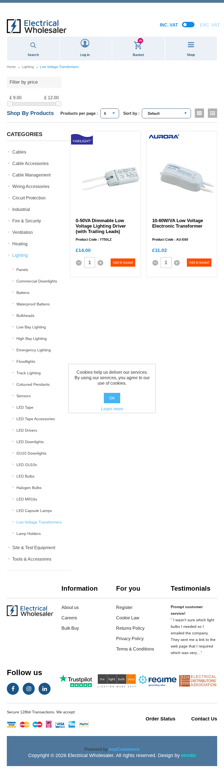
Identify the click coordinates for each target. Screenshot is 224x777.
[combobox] (109, 113)
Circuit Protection (29, 198)
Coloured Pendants (33, 384)
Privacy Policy (130, 638)
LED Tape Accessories (35, 419)
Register (124, 607)
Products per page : (79, 113)
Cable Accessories (30, 163)
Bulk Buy (70, 628)
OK (112, 398)
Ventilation (22, 232)
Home (11, 67)
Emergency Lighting (33, 350)
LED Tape (24, 407)
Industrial (21, 209)
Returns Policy (130, 628)
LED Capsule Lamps (34, 510)
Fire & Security (26, 221)
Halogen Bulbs (29, 487)
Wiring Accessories (30, 186)
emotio (188, 755)
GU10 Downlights (31, 453)
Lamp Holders (28, 533)
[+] (101, 263)
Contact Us (204, 719)
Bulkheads (25, 315)
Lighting (20, 255)
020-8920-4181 (112, 11)
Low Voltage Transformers (39, 522)
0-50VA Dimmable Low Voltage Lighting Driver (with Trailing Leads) (101, 226)
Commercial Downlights (36, 281)
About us (70, 607)
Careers (69, 618)
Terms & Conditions (135, 649)
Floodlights (25, 361)
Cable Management (31, 175)
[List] (212, 113)
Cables (19, 152)
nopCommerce (124, 749)
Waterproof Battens (33, 304)
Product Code (86, 240)
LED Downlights (30, 442)
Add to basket (123, 262)
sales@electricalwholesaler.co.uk (112, 4)
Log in (85, 55)
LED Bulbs (25, 476)
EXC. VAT (210, 25)
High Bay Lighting (31, 338)
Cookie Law (127, 618)
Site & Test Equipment (33, 547)
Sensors (23, 396)
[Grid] (199, 113)
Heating (20, 244)
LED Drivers (26, 430)
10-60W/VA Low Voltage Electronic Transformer (177, 223)
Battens (23, 292)
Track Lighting (28, 373)
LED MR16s (26, 499)
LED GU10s (26, 465)
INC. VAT (169, 25)
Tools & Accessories (31, 559)
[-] (79, 263)
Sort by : (131, 113)
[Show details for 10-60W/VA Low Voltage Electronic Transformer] (187, 178)
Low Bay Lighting (31, 327)
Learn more (112, 409)
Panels (22, 269)
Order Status (160, 719)
